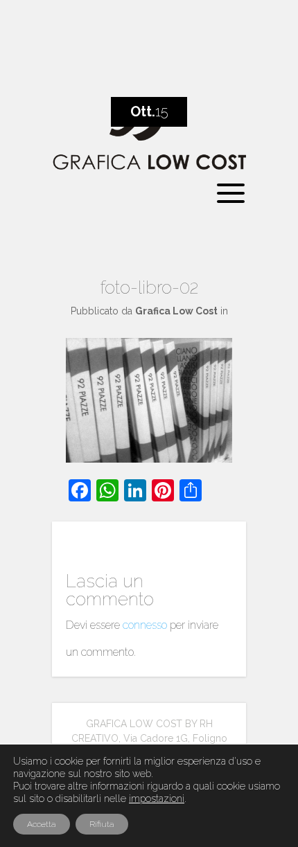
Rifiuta (101, 824)
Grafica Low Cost (176, 310)
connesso (145, 625)
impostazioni (156, 798)
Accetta (41, 824)
